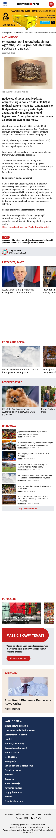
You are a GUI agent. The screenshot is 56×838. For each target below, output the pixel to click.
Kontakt (47, 814)
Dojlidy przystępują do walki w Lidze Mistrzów (33, 454)
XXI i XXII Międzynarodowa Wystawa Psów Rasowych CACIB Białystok (18, 412)
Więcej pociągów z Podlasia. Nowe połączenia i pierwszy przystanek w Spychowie (32, 498)
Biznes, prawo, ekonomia (16, 726)
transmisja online (36, 242)
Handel (8, 739)
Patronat (30, 814)
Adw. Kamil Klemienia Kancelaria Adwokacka (28, 702)
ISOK (26, 818)
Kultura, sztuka (12, 752)
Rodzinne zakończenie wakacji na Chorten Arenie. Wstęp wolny (32, 465)
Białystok (16, 240)
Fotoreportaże (12, 382)
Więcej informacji (13, 709)
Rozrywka (9, 779)
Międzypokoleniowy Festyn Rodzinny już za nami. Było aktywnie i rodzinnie (35, 443)
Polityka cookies (38, 824)
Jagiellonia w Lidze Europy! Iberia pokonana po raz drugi (32, 433)
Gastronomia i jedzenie (16, 735)
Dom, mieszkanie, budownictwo (20, 730)
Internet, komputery (14, 743)
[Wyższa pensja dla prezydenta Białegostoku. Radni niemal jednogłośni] (21, 276)
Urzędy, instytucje (13, 792)
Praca (38, 814)
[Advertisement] (28, 317)
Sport (20, 436)
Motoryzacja (10, 761)
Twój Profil (36, 818)
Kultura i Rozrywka (23, 447)
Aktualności (28, 33)
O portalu (9, 814)
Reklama (9, 774)
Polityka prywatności (20, 824)
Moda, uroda (11, 757)
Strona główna (7, 33)
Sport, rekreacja (12, 783)
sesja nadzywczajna (37, 240)
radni (49, 240)
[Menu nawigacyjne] (51, 4)
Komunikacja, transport (16, 748)
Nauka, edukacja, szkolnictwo (19, 766)
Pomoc (19, 818)
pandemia (6, 240)
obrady (25, 240)
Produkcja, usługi (13, 770)
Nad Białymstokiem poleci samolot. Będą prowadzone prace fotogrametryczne (21, 371)
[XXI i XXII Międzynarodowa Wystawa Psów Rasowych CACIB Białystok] (20, 396)
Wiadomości (18, 33)
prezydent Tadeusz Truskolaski (15, 242)
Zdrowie (9, 796)
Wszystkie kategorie (14, 801)
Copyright (11, 827)
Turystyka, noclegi (13, 788)
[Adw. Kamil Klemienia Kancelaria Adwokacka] (28, 686)
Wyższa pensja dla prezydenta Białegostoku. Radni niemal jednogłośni (18, 291)
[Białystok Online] (28, 4)
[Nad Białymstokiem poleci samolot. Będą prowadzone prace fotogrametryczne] (21, 356)
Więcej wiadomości (26, 508)
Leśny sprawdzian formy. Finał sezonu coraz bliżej (34, 487)
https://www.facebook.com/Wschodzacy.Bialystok (25, 227)
